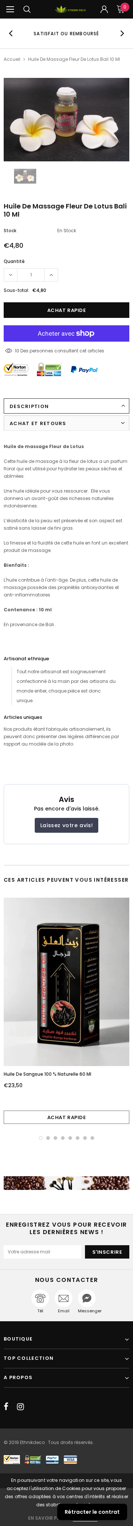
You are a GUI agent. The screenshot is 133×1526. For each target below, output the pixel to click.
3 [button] (55, 1138)
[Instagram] (20, 1406)
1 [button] (40, 1138)
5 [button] (70, 1138)
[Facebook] (6, 1406)
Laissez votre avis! (66, 825)
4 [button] (63, 1138)
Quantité (14, 261)
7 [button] (85, 1138)
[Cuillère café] (66, 1183)
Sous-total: (16, 290)
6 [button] (77, 1138)
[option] (66, 33)
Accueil (12, 59)
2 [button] (48, 1138)
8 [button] (92, 1138)
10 (17, 351)
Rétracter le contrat (92, 1512)
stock (10, 230)
